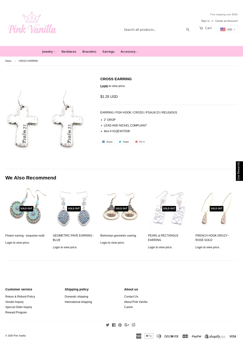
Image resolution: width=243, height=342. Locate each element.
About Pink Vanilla (135, 301)
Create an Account (226, 21)
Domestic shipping (76, 296)
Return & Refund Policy (20, 296)
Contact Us (131, 296)
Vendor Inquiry (14, 301)
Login (104, 86)
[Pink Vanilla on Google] (126, 325)
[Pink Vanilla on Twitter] (107, 325)
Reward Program (16, 312)
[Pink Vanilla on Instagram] (133, 325)
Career (128, 307)
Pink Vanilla (20, 335)
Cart (208, 28)
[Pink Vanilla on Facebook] (114, 325)
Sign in (205, 21)
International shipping (78, 301)
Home (8, 61)
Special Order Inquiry (18, 307)
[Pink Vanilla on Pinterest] (120, 325)
